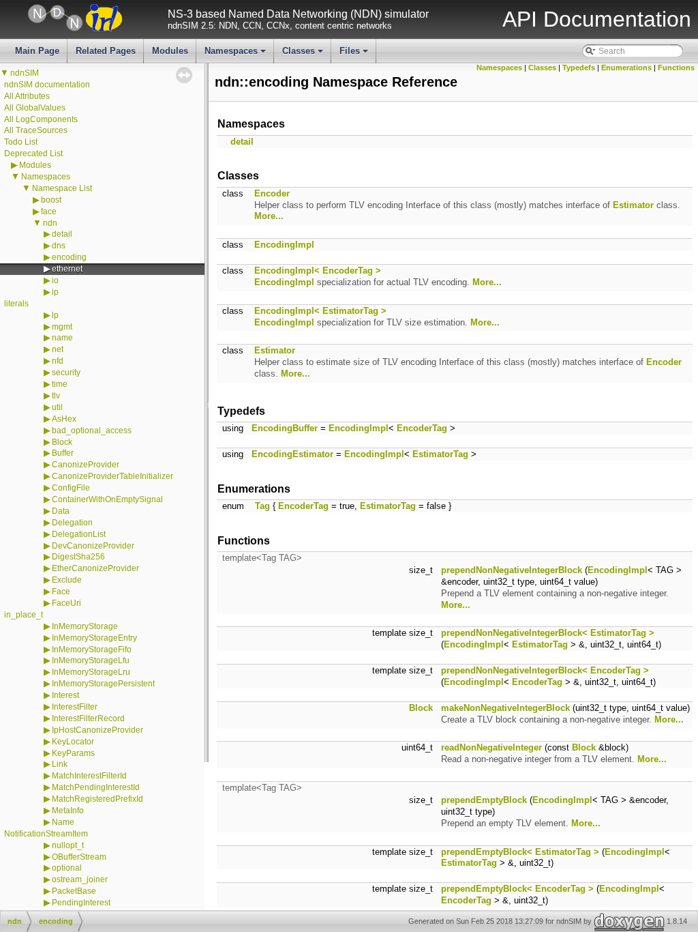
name (62, 338)
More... (269, 216)
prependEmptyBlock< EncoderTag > (517, 889)
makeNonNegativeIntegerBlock (505, 708)
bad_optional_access (92, 430)
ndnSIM (24, 73)
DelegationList (79, 534)
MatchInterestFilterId (89, 776)
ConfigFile (71, 488)
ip (55, 292)
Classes (303, 54)
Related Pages (106, 51)
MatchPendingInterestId (96, 787)
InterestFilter (74, 707)
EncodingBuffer (285, 428)
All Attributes (27, 96)
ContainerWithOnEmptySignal (107, 499)
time (59, 384)
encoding (69, 257)
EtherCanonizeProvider (95, 568)
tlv (56, 396)
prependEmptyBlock (484, 800)
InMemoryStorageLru (91, 672)
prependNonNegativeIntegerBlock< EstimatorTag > (547, 633)
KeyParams (73, 753)
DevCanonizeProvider (93, 546)
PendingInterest (81, 902)
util (57, 407)
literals (16, 303)
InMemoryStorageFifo (92, 649)
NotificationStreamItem (46, 834)
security (66, 372)
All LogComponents (41, 119)
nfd (57, 361)
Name (63, 822)
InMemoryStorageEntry (94, 638)
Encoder (272, 193)
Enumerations (626, 67)
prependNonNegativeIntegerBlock (511, 570)
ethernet (67, 269)
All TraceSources (35, 130)
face (49, 211)
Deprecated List (33, 153)
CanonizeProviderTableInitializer (112, 476)
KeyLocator (73, 741)
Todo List (20, 142)
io (55, 280)
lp (55, 315)
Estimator (633, 205)
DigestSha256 (78, 557)
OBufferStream (79, 857)
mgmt (62, 327)
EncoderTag (422, 428)
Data (61, 511)
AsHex (64, 419)
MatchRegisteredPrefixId (97, 799)
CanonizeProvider (85, 464)
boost (51, 200)
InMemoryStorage (85, 626)
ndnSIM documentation (47, 84)
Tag (262, 506)
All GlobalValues (34, 108)
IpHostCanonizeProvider (97, 730)
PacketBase (74, 891)
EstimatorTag (440, 454)
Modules (170, 51)
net (57, 349)
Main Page (37, 51)
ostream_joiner (80, 879)
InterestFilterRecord (88, 718)
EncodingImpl (284, 244)
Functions (676, 67)
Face (61, 591)
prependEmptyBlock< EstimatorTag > (520, 852)
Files (354, 54)
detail (62, 234)
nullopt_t (68, 845)
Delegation (72, 522)
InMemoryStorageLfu (91, 660)
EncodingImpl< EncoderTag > (317, 270)
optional (67, 868)
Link (59, 764)
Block (62, 442)
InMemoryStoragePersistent (103, 683)
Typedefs (578, 67)
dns (58, 245)
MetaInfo (68, 810)
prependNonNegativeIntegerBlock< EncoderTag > (545, 670)
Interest (65, 695)
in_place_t (23, 615)
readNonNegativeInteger (491, 747)
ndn (50, 223)
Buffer (63, 453)
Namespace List (62, 188)
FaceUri (66, 603)
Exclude (67, 580)
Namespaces (236, 54)
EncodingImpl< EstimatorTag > (320, 311)
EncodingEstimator (292, 454)
